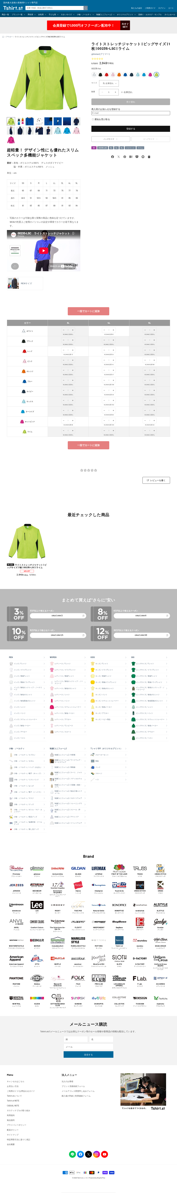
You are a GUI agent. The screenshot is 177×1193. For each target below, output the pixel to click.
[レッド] (106, 74)
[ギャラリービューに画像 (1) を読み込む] (11, 121)
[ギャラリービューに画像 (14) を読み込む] (58, 131)
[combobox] (56, 8)
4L (116, 148)
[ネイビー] (131, 74)
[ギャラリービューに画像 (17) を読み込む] (11, 140)
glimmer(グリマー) (100, 54)
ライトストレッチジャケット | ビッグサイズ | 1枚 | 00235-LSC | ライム (27, 566)
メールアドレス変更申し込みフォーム (78, 1091)
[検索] (86, 8)
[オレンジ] (119, 74)
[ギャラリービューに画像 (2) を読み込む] (20, 121)
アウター (9, 36)
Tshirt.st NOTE (13, 1100)
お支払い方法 (13, 1086)
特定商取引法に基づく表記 (18, 1139)
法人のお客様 (67, 1081)
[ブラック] (100, 74)
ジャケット (130, 148)
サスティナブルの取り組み (18, 1110)
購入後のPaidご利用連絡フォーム (76, 1096)
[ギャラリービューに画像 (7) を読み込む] (67, 121)
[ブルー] (125, 74)
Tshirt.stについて (14, 1096)
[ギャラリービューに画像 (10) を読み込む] (20, 131)
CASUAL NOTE (13, 1105)
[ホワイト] (94, 74)
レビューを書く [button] (158, 480)
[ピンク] (113, 74)
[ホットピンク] (150, 74)
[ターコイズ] (144, 74)
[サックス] (137, 74)
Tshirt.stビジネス (83, 1178)
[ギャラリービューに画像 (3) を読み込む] (30, 121)
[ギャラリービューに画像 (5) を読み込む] (48, 121)
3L (111, 148)
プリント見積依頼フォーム (73, 1086)
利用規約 (11, 1115)
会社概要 (11, 1144)
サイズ (94, 83)
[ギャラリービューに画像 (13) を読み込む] (48, 131)
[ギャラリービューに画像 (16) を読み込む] (76, 131)
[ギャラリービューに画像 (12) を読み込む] (39, 131)
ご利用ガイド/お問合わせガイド (21, 1091)
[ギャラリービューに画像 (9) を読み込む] (11, 131)
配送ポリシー (13, 1130)
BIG (94, 148)
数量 (93, 91)
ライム (140, 148)
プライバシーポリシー (16, 1125)
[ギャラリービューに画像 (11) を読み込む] (30, 131)
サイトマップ (13, 1134)
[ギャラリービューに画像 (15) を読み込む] (67, 131)
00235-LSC (103, 148)
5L (122, 148)
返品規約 (11, 1120)
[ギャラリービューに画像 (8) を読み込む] (76, 121)
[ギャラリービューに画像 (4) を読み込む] (39, 121)
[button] (18, 14)
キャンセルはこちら (15, 1081)
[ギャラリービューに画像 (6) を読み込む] (58, 121)
